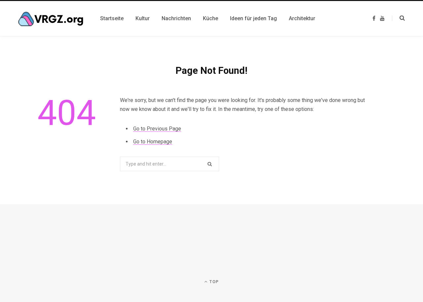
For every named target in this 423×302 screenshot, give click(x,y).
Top (213, 281)
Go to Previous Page (157, 129)
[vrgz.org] (51, 18)
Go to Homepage (152, 141)
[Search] (398, 18)
